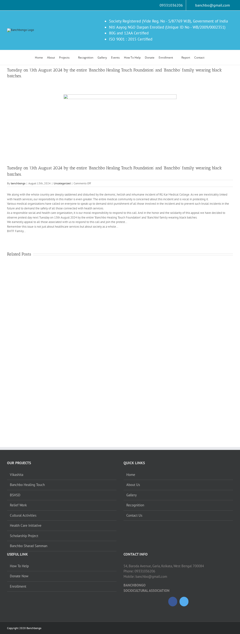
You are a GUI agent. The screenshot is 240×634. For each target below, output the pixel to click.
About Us (133, 484)
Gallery (131, 495)
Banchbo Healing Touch (27, 484)
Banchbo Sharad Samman (28, 546)
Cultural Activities (23, 515)
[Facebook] (172, 601)
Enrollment (18, 586)
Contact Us (134, 515)
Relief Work (18, 505)
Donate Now (19, 576)
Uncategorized (62, 183)
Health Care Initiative (25, 525)
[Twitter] (184, 601)
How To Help (19, 566)
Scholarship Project (24, 536)
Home (130, 474)
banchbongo (18, 183)
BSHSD (15, 495)
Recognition (135, 505)
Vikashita (16, 474)
